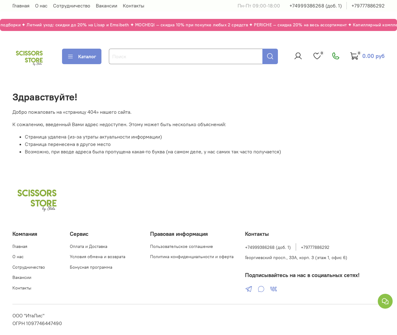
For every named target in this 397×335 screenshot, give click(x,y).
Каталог (87, 56)
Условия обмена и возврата (97, 256)
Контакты (133, 5)
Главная (20, 5)
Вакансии (106, 5)
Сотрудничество (71, 5)
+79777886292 (368, 5)
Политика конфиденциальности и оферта (192, 256)
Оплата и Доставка (88, 246)
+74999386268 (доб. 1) (315, 5)
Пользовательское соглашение (181, 246)
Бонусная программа (91, 267)
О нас (41, 5)
